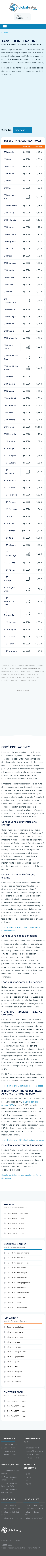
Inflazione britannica (15, 1337)
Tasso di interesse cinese (16, 1268)
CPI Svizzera (9, 420)
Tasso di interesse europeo (17, 1273)
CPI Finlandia (10, 220)
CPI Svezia (8, 412)
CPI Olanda (9, 324)
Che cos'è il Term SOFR (34, 1451)
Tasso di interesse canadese (17, 1278)
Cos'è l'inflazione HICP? (34, 1509)
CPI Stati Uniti (10, 398)
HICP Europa (9, 488)
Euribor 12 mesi (10, 1455)
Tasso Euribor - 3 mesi (15, 1224)
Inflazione (20, 130)
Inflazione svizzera (14, 1377)
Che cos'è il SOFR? (32, 1448)
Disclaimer (5, 1540)
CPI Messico (9, 309)
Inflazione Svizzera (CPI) (13, 1518)
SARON (28, 1474)
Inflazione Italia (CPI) (12, 1509)
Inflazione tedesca (14, 1382)
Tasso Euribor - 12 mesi (16, 1233)
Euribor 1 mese (9, 1448)
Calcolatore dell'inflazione (16, 1327)
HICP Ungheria (10, 651)
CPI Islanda (9, 277)
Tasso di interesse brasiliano (17, 1258)
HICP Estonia (10, 480)
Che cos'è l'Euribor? (11, 1445)
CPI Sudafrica (10, 405)
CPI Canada (9, 173)
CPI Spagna (9, 391)
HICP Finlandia (10, 495)
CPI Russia (8, 377)
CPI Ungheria (10, 434)
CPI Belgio (8, 159)
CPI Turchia (9, 427)
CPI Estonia (9, 213)
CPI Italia (8, 292)
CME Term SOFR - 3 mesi (16, 1406)
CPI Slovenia (9, 384)
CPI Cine (8, 188)
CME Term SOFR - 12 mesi (16, 1416)
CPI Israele (8, 284)
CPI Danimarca (10, 206)
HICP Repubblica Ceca (9, 601)
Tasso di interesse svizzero (17, 1308)
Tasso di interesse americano (18, 1253)
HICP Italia (8, 538)
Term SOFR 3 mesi (33, 1458)
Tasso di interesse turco (16, 1303)
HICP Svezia (9, 637)
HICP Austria (9, 441)
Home (6, 33)
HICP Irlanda (9, 523)
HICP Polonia (9, 570)
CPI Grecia (8, 249)
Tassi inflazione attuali (34, 1505)
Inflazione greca (13, 1362)
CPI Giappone (10, 241)
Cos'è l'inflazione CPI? (12, 1505)
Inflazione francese (14, 1347)
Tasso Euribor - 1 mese (15, 1219)
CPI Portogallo (10, 338)
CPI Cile (7, 181)
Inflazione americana (15, 1332)
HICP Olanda (9, 563)
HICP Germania (10, 509)
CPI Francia (9, 227)
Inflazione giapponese (15, 1357)
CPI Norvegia (10, 316)
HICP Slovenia (10, 622)
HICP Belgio (9, 448)
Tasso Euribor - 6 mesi (15, 1228)
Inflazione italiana (14, 1367)
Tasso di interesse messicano (18, 1293)
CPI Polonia (9, 331)
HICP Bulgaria (10, 456)
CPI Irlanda (9, 270)
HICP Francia (10, 502)
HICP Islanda (9, 531)
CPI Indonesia (10, 263)
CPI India (8, 256)
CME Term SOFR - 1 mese (16, 1401)
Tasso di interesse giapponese (18, 1283)
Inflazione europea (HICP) (17, 1352)
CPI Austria (9, 152)
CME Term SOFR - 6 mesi (16, 1411)
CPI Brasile (9, 166)
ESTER (28, 1477)
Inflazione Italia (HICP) (34, 1518)
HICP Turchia (10, 644)
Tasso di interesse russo (16, 1298)
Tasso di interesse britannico (18, 1263)
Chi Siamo (16, 1540)
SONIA (28, 1481)
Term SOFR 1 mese (33, 1455)
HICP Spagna (10, 629)
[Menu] (4, 26)
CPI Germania (10, 234)
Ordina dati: (6, 130)
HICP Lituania (10, 545)
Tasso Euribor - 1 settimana (17, 1214)
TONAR (28, 1484)
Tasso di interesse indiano (17, 1288)
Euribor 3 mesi (9, 1451)
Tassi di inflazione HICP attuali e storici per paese (22, 1140)
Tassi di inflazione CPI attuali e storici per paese (22, 1086)
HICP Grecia (9, 516)
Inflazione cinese (13, 1342)
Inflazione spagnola (14, 1372)
